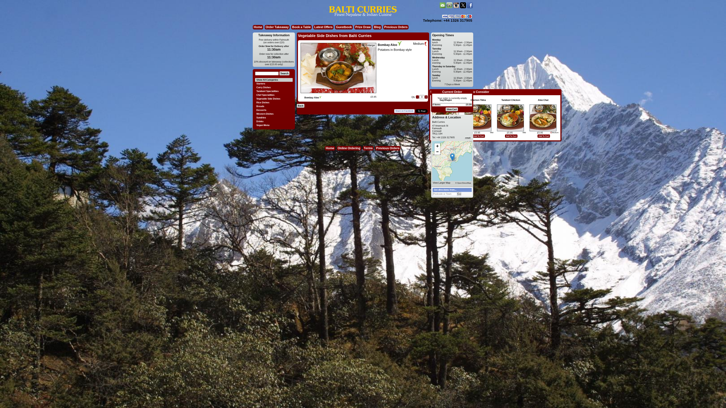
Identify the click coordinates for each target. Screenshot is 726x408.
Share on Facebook (404, 111)
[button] (452, 157)
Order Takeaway (277, 27)
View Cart (452, 109)
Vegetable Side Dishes (268, 98)
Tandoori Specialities (267, 91)
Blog (377, 27)
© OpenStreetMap (463, 183)
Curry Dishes (263, 87)
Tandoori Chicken (510, 100)
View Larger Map (441, 183)
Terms (368, 148)
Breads (260, 106)
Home (258, 27)
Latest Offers (323, 27)
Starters (260, 83)
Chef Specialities (265, 95)
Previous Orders (396, 27)
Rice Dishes (262, 102)
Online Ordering (349, 148)
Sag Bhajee (446, 100)
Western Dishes (265, 114)
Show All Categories (267, 80)
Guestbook (344, 27)
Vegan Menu (262, 125)
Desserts (261, 110)
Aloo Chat (543, 100)
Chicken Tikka (478, 100)
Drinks (260, 121)
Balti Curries (365, 155)
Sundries (261, 117)
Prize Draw (363, 27)
